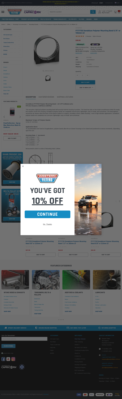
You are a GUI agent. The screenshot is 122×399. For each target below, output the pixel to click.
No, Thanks (47, 224)
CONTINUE (47, 214)
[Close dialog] (23, 166)
